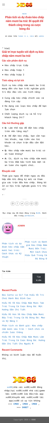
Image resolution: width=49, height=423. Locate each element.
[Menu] (3, 4)
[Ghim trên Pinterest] (31, 203)
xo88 (9, 387)
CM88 (16, 403)
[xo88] (24, 4)
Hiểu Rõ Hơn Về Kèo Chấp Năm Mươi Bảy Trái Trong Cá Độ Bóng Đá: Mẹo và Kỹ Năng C (23, 317)
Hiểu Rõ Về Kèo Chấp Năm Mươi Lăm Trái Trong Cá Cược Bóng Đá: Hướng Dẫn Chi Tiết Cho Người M (23, 340)
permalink (29, 216)
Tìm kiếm (6, 271)
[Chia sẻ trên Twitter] (22, 203)
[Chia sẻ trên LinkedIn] (36, 203)
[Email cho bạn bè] (27, 203)
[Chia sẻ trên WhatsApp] (13, 203)
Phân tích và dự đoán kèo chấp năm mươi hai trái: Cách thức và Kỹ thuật (13, 250)
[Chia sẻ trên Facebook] (17, 203)
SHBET (25, 407)
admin (41, 36)
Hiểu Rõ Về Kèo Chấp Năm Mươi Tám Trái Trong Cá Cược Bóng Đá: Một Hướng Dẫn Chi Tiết (23, 306)
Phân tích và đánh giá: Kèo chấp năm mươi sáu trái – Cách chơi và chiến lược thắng (23, 328)
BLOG (24, 14)
